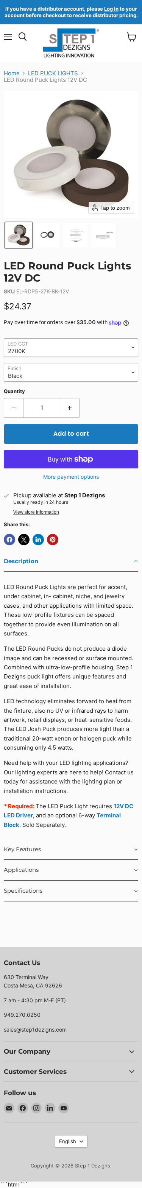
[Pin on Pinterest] (52, 539)
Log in (111, 9)
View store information (36, 512)
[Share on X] (24, 539)
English (67, 1141)
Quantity (14, 391)
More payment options (71, 477)
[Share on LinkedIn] (38, 539)
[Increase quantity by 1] (70, 408)
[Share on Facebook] (9, 539)
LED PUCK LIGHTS (53, 73)
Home (12, 73)
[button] (18, 235)
